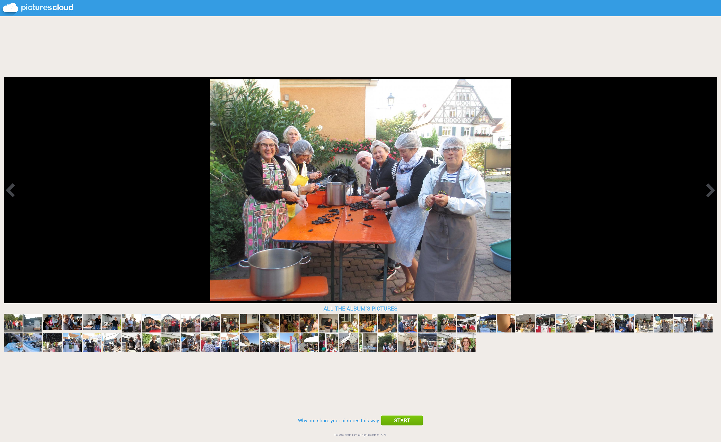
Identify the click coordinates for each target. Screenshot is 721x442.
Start (402, 420)
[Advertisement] (360, 47)
